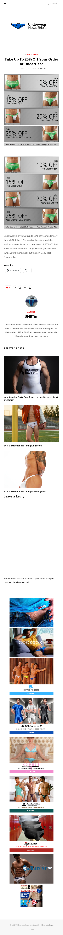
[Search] (48, 4)
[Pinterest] (25, 287)
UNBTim (31, 316)
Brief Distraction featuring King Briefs (23, 445)
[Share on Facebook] (15, 287)
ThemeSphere (47, 925)
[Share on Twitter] (20, 287)
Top (32, 930)
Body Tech (32, 54)
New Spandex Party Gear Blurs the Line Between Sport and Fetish (31, 398)
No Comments (39, 69)
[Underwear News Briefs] (31, 26)
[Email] (30, 287)
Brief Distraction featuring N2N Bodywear (25, 491)
